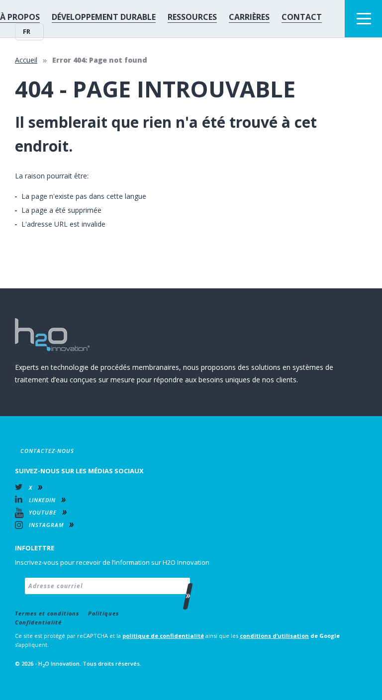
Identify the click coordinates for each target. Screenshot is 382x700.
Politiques (103, 613)
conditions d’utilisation (274, 635)
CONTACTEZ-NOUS (47, 450)
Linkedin (42, 500)
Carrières (249, 16)
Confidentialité (38, 622)
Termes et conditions (47, 613)
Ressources (192, 16)
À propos (20, 16)
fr (26, 31)
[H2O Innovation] (52, 334)
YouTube (43, 512)
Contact (302, 16)
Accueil (26, 60)
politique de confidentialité (163, 635)
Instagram (46, 524)
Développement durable (104, 16)
